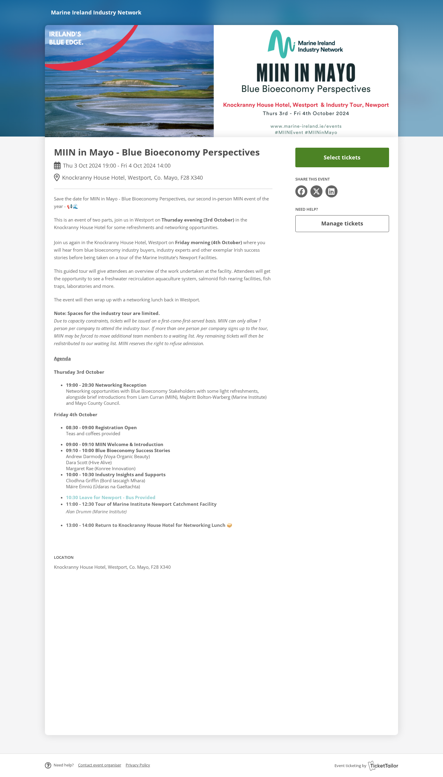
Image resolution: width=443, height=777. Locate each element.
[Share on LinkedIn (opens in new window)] (331, 191)
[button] (99, 765)
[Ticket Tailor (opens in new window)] (383, 765)
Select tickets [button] (342, 157)
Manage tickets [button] (342, 223)
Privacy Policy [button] (138, 765)
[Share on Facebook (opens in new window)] (301, 191)
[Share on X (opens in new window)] (316, 191)
